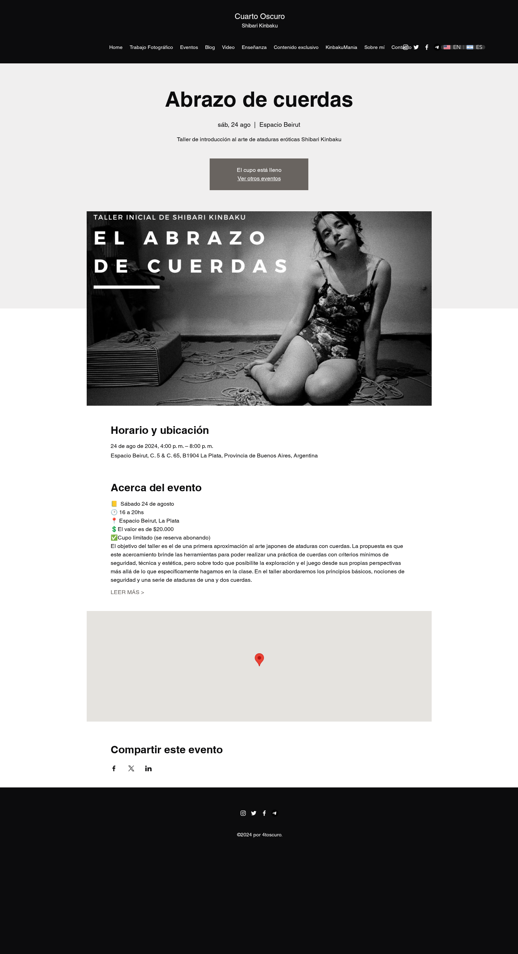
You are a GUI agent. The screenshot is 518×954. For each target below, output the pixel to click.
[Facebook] (426, 47)
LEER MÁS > (127, 592)
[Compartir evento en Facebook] (114, 768)
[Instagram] (405, 47)
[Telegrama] (437, 47)
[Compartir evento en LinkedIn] (148, 768)
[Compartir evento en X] (131, 768)
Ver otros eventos (259, 178)
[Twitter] (416, 47)
